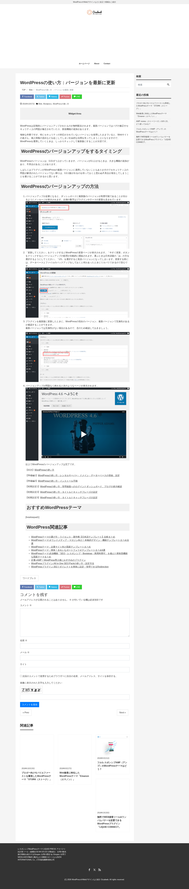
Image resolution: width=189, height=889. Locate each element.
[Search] (168, 84)
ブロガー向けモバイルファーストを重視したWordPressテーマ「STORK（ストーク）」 (153, 106)
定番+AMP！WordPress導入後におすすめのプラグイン (58, 560)
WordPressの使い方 (61, 104)
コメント (26, 605)
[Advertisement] (94, 36)
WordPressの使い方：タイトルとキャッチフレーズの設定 (69, 492)
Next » (122, 712)
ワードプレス (29, 578)
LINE (78, 97)
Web (40, 104)
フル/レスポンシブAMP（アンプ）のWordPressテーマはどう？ (151, 130)
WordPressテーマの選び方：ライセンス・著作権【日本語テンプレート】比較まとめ (73, 537)
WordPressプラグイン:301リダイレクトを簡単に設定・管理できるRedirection (70, 567)
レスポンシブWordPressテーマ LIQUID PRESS (37, 849)
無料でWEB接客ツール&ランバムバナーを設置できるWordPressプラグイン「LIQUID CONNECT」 (153, 139)
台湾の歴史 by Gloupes (50, 854)
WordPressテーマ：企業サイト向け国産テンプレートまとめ (61, 547)
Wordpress (47, 104)
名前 (23, 640)
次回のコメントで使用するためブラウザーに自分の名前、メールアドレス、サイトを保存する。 (70, 676)
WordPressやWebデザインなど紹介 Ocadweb (90, 879)
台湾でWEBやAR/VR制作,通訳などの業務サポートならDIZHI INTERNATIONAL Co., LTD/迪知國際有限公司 (42, 857)
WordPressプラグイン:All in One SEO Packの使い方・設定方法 (62, 563)
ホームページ (84, 64)
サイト (23, 664)
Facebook (28, 97)
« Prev (26, 712)
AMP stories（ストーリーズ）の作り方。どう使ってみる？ (152, 122)
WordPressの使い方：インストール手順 (58, 481)
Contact (107, 64)
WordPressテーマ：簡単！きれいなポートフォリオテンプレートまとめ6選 (68, 550)
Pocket (66, 97)
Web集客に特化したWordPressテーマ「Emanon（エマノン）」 (151, 114)
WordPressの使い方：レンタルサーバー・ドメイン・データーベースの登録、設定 (79, 475)
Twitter (41, 97)
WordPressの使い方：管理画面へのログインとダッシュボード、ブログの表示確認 (81, 486)
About (96, 64)
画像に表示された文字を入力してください (41, 683)
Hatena (54, 97)
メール (24, 652)
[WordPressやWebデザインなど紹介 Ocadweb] (94, 11)
